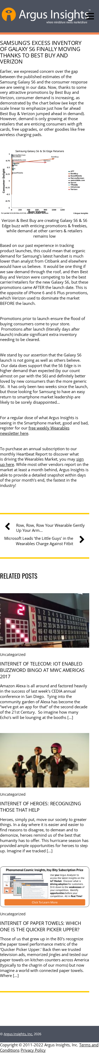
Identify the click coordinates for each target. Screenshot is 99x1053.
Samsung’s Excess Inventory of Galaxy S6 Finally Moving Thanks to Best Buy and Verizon (41, 52)
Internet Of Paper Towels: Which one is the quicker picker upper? (40, 926)
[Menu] (90, 16)
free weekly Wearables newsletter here (34, 430)
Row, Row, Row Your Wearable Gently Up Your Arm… (50, 528)
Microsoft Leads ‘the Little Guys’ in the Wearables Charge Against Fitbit (38, 541)
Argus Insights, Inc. (18, 1033)
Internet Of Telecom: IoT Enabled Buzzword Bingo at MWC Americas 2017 (42, 670)
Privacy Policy (33, 1050)
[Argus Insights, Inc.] (46, 23)
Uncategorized (13, 654)
